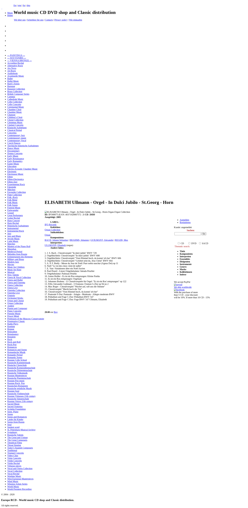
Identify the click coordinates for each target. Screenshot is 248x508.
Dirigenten (185, 261)
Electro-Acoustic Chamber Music (22, 169)
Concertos (12, 133)
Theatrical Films (14, 442)
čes (14, 5)
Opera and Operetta (16, 282)
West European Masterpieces (20, 479)
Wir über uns (20, 20)
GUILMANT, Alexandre (102, 240)
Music (10, 13)
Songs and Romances (17, 417)
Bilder (10, 15)
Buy (56, 312)
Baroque (11, 86)
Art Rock (11, 71)
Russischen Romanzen (17, 386)
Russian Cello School (17, 360)
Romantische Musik (16, 352)
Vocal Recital (13, 473)
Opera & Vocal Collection (19, 277)
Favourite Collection (16, 192)
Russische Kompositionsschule (21, 368)
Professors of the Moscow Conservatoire (25, 318)
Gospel (10, 213)
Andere (10, 306)
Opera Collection (15, 285)
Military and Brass (15, 259)
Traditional (12, 450)
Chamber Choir (14, 109)
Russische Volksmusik (17, 373)
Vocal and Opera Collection (19, 468)
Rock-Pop (12, 344)
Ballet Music (13, 81)
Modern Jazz (13, 262)
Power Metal (13, 316)
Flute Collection (14, 195)
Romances (12, 347)
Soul (9, 424)
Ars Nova (11, 68)
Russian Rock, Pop (16, 383)
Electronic (12, 171)
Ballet (10, 78)
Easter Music (13, 164)
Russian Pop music (16, 380)
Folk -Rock (12, 197)
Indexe (183, 274)
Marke (183, 269)
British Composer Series (18, 94)
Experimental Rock (16, 184)
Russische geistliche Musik (19, 388)
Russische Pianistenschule (19, 378)
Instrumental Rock (15, 231)
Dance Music (13, 148)
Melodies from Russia (17, 254)
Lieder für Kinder (15, 419)
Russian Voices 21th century (20, 401)
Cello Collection (14, 102)
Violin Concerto (14, 461)
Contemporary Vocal (16, 140)
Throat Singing (14, 445)
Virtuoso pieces (14, 466)
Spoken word (13, 427)
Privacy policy (60, 20)
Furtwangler (12, 210)
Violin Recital (13, 463)
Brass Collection (14, 91)
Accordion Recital (15, 63)
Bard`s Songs (13, 83)
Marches (11, 244)
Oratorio (11, 295)
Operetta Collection (16, 290)
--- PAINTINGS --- (16, 55)
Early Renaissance (15, 158)
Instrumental (13, 228)
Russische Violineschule (18, 393)
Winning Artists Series (17, 484)
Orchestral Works (15, 298)
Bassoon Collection (16, 89)
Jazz (9, 233)
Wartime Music (14, 476)
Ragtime (11, 326)
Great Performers (15, 215)
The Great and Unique (17, 437)
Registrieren (185, 222)
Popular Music (14, 313)
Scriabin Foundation (16, 409)
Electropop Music (15, 174)
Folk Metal (12, 200)
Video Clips (12, 455)
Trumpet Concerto (15, 453)
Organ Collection (15, 303)
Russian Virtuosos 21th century (21, 396)
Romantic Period (15, 355)
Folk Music (12, 202)
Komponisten (186, 254)
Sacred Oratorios (15, 406)
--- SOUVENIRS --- (16, 58)
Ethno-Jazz (12, 182)
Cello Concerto (14, 104)
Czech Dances (13, 143)
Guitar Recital (13, 218)
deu (28, 5)
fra (24, 5)
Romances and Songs (17, 349)
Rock (9, 339)
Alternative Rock (15, 65)
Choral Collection (15, 120)
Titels (182, 251)
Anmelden (184, 220)
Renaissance (13, 334)
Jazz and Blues (14, 236)
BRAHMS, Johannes (79, 240)
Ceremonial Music (15, 107)
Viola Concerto (14, 458)
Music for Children (16, 267)
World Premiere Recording (19, 489)
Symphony (12, 432)
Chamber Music (14, 112)
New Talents (13, 275)
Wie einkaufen (75, 20)
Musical (10, 272)
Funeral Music (13, 207)
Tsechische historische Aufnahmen (23, 145)
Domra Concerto (15, 153)
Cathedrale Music (15, 99)
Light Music (12, 241)
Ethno (10, 176)
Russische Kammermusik (18, 362)
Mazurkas (11, 249)
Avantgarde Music (15, 76)
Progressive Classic (16, 321)
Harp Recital (13, 223)
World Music (13, 486)
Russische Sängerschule (18, 399)
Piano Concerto (14, 311)
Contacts (49, 20)
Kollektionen (186, 272)
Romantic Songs (14, 357)
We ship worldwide (183, 287)
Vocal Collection (14, 471)
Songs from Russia (15, 422)
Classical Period (14, 130)
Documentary (13, 151)
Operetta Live (13, 293)
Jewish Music (13, 238)
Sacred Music (13, 404)
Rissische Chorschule (17, 365)
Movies (10, 264)
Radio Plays (12, 324)
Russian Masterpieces (17, 375)
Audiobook (12, 73)
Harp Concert (13, 220)
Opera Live (12, 287)
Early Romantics (14, 161)
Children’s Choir (14, 117)
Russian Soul (13, 391)
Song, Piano (12, 411)
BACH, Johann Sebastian (56, 240)
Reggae (10, 329)
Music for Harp (14, 269)
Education (12, 166)
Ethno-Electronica (15, 179)
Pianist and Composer (17, 308)
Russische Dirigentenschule (19, 370)
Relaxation (12, 331)
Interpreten (185, 256)
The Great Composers (17, 440)
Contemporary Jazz (16, 135)
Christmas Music (15, 122)
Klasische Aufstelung (17, 127)
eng (19, 5)
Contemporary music (16, 138)
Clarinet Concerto (15, 125)
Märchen (11, 189)
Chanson (11, 114)
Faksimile (11, 187)
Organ (47, 235)
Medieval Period (14, 251)
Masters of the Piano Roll (18, 246)
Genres (183, 267)
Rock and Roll (14, 342)
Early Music (12, 156)
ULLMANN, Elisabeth (55, 245)
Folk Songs (12, 205)
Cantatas (11, 96)
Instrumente (186, 264)
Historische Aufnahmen (18, 226)
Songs (10, 414)
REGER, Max (121, 240)
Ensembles (185, 259)
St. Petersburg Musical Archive (21, 430)
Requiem (11, 337)
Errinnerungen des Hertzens (20, 257)
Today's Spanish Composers (20, 448)
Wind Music (12, 481)
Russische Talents (15, 435)
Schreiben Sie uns (35, 20)
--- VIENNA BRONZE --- (19, 60)
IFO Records (50, 224)
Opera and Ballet (15, 280)
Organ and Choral (15, 300)
